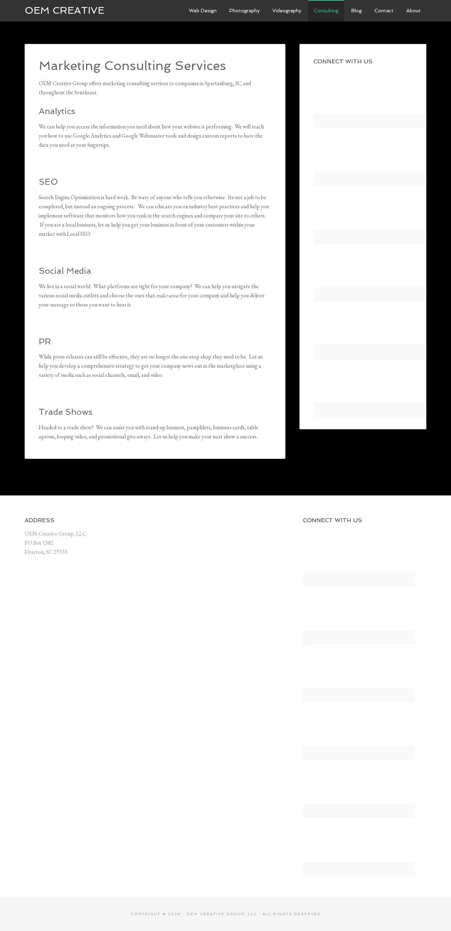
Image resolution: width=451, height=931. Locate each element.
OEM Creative (64, 10)
